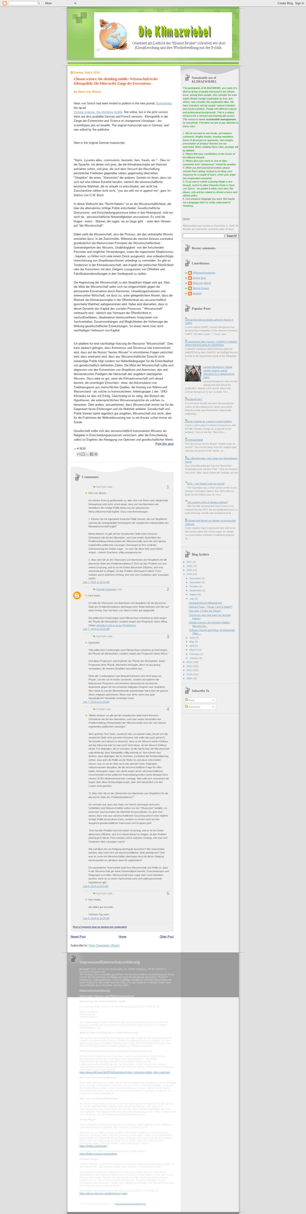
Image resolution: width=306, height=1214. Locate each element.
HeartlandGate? (193, 399)
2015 (190, 570)
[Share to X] (87, 454)
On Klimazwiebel (194, 439)
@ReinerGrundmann (204, 272)
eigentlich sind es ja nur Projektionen (116, 625)
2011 (190, 670)
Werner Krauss (201, 288)
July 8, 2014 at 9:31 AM (95, 886)
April (192, 645)
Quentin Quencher (106, 589)
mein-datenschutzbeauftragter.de (130, 1204)
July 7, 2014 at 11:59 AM (96, 702)
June (193, 637)
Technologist (163, 103)
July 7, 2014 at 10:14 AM (96, 582)
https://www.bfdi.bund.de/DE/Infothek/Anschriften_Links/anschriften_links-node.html (125, 1072)
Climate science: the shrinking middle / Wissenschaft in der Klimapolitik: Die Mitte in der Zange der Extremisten (116, 81)
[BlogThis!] (83, 454)
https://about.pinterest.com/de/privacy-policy (103, 1193)
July (192, 598)
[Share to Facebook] (91, 454)
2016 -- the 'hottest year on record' (206, 483)
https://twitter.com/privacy (93, 1146)
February (195, 654)
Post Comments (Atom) (104, 945)
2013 (190, 662)
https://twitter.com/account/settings (98, 1153)
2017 (190, 562)
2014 (190, 574)
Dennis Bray (199, 278)
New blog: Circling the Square (205, 610)
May (192, 641)
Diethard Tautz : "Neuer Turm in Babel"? (210, 606)
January (194, 658)
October (194, 586)
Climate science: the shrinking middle (98, 112)
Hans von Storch (202, 283)
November (196, 582)
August (194, 594)
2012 (190, 666)
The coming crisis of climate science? (207, 502)
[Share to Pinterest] (96, 454)
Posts (191, 700)
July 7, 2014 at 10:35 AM (96, 629)
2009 (190, 678)
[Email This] (79, 454)
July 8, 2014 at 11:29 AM (96, 918)
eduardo (197, 293)
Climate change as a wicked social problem (208, 421)
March (193, 649)
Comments (194, 707)
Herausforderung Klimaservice (205, 602)
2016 (190, 566)
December (196, 578)
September (196, 590)
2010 (190, 674)
